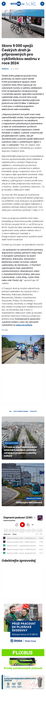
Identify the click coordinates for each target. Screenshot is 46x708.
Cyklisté (33, 411)
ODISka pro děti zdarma (29, 502)
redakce (5, 69)
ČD (10, 411)
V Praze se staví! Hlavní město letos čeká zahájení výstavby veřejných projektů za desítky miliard (20, 451)
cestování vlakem (20, 411)
